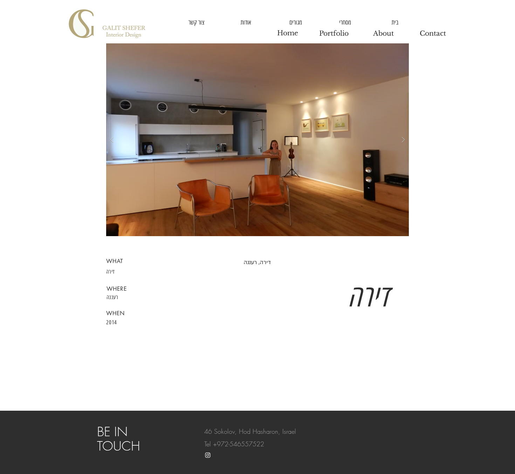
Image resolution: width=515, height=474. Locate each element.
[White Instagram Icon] (207, 455)
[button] (257, 139)
